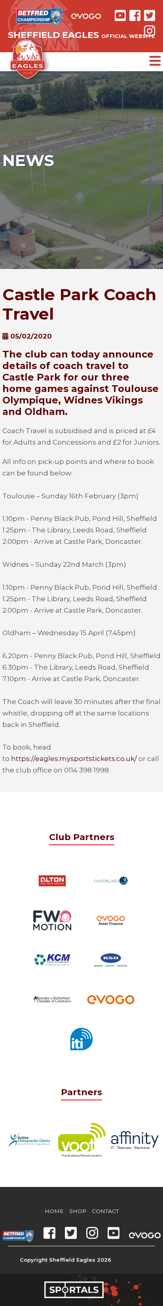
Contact (105, 1211)
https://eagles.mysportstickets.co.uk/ (74, 759)
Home (54, 1211)
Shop (77, 1211)
